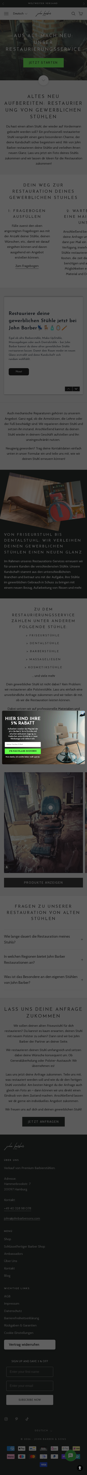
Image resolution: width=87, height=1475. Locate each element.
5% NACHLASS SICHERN (22, 751)
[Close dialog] (82, 712)
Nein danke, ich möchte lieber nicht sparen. (23, 756)
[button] (80, 1468)
